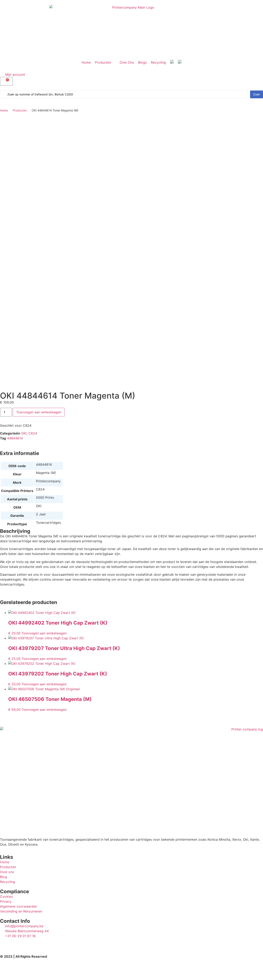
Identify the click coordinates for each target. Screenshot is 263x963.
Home (4, 110)
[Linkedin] (5, 943)
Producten (20, 110)
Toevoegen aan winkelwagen (38, 412)
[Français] (179, 62)
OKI (24, 433)
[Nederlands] (172, 62)
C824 (32, 433)
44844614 (15, 438)
